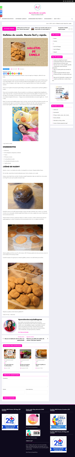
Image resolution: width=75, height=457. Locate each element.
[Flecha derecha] (71, 29)
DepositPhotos (34, 427)
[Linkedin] (19, 74)
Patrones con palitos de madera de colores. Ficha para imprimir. (35, 339)
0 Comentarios (21, 69)
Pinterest (54, 38)
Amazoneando (56, 112)
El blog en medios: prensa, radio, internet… (61, 115)
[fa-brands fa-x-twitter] (65, 1)
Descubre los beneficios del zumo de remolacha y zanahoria (25, 365)
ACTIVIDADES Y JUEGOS (21, 18)
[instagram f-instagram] (67, 1)
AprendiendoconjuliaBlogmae (30, 319)
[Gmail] (17, 74)
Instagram (55, 52)
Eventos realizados (56, 117)
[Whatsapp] (10, 74)
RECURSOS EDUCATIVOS (7, 18)
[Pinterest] (8, 74)
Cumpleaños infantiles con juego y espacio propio (57, 28)
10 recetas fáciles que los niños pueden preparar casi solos (8, 365)
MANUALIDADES (47, 18)
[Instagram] (13, 74)
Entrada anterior (21, 336)
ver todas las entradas (23, 332)
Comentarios (5, 378)
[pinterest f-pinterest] (69, 1)
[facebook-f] (63, 1)
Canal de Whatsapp (57, 46)
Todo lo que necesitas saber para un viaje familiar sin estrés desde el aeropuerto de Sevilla (34, 28)
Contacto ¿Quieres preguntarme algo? (60, 123)
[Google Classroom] (15, 74)
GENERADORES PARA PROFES (35, 18)
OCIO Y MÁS (56, 18)
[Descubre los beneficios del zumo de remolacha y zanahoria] (25, 354)
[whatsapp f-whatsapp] (71, 1)
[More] (21, 74)
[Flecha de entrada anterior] (3, 339)
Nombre (4, 389)
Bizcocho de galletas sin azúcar (40, 365)
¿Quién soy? (55, 109)
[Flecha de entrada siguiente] (47, 339)
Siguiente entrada (30, 336)
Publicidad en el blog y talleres (59, 120)
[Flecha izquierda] (69, 29)
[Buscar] (72, 19)
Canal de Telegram (56, 49)
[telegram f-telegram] (72, 1)
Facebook (55, 41)
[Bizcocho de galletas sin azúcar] (41, 354)
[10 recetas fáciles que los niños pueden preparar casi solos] (10, 354)
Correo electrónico (29, 389)
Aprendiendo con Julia (37, 13)
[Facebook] (4, 74)
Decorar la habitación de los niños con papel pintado (14, 339)
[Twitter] (6, 74)
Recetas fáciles (6, 69)
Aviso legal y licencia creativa (31, 438)
